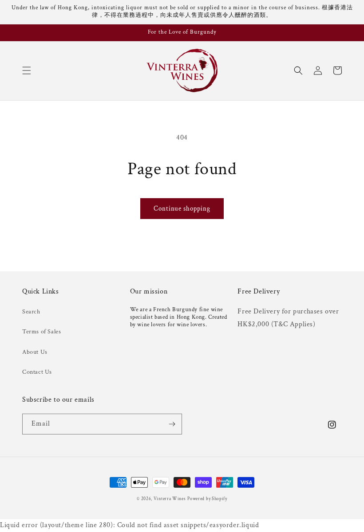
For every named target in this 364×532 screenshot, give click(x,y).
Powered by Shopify (207, 499)
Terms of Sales (41, 332)
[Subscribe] (172, 424)
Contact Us (37, 372)
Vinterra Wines (170, 499)
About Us (34, 352)
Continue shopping (182, 208)
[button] (26, 70)
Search (31, 312)
